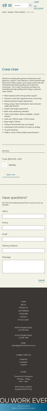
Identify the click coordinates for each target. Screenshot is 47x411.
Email (5, 234)
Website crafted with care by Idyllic (23, 408)
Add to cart (11, 175)
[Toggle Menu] (10, 5)
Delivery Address (9, 246)
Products (23, 308)
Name (5, 211)
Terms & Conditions (23, 406)
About (23, 305)
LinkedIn (23, 365)
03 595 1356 (23, 338)
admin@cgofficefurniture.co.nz (23, 345)
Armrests (5, 151)
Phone (5, 223)
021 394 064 (23, 330)
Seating (10, 12)
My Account (39, 7)
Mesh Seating (20, 12)
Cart (36, 2)
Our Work (23, 314)
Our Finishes (23, 311)
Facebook (23, 359)
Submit (41, 280)
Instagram (23, 362)
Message (6, 257)
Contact (23, 317)
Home (4, 12)
